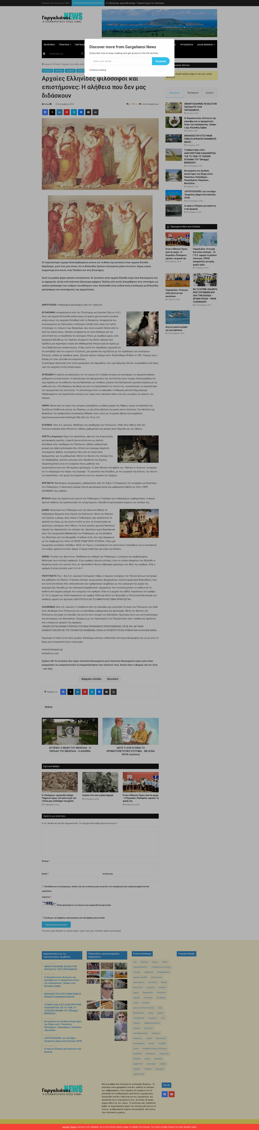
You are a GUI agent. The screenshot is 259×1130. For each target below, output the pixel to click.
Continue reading (97, 70)
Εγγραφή (161, 61)
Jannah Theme (69, 1127)
